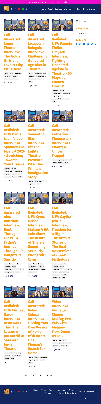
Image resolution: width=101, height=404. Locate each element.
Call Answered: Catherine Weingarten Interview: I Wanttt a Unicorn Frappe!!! (61, 141)
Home (43, 9)
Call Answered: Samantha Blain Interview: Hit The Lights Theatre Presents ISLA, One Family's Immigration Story (38, 151)
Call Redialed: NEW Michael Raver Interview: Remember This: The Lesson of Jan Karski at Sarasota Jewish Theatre (14, 325)
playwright (18, 73)
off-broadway (38, 73)
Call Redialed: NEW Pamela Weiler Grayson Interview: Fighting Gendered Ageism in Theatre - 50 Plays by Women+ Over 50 (62, 60)
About (50, 9)
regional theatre (41, 76)
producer (55, 272)
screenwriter (56, 275)
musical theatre (57, 93)
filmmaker (7, 266)
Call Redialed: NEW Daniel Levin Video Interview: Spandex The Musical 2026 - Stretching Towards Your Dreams (14, 145)
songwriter (8, 76)
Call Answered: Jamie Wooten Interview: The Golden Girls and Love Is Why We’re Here (13, 52)
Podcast (77, 9)
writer (15, 79)
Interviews (68, 9)
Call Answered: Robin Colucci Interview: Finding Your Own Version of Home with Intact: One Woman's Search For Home (38, 327)
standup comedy (9, 272)
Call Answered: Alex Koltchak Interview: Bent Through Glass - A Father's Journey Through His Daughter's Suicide (13, 234)
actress (31, 181)
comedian (12, 263)
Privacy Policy (50, 393)
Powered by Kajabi (91, 399)
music (11, 73)
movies (14, 266)
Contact (58, 9)
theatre (7, 79)
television (15, 76)
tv (11, 79)
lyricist (6, 73)
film (17, 263)
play (44, 73)
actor (6, 263)
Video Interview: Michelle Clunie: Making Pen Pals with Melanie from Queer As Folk (61, 319)
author (30, 73)
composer (55, 90)
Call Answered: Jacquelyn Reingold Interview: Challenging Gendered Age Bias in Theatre (38, 52)
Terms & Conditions (67, 393)
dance (60, 263)
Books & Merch (89, 9)
